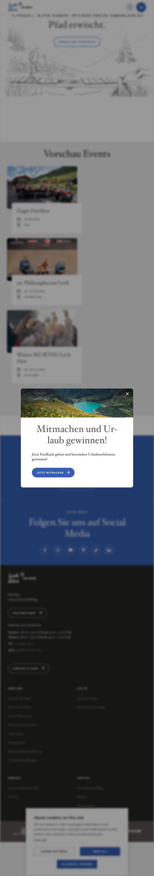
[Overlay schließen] (127, 394)
